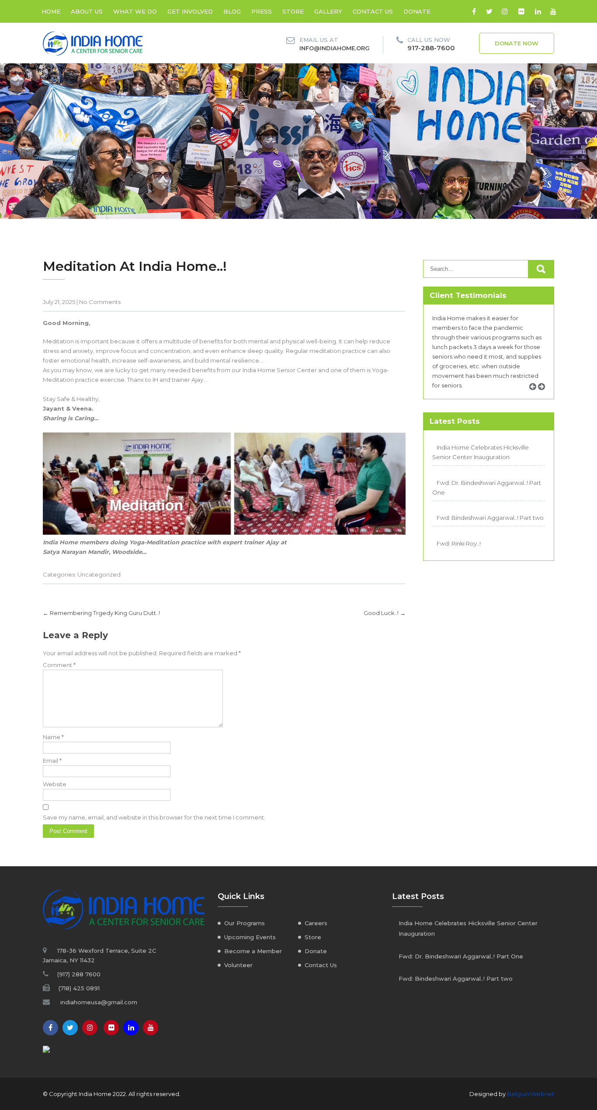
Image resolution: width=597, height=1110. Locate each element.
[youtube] (553, 11)
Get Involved (190, 11)
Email (52, 760)
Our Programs (244, 923)
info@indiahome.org (334, 48)
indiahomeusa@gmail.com (98, 1002)
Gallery (328, 11)
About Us (87, 11)
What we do (135, 11)
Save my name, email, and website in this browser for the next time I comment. (154, 817)
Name (53, 736)
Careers (316, 923)
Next (544, 396)
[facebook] (474, 11)
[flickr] (521, 11)
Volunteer (238, 964)
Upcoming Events (250, 937)
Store (293, 11)
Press (261, 11)
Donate (416, 11)
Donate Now (516, 43)
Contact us (373, 11)
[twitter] (489, 11)
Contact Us (321, 964)
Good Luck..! (385, 612)
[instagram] (504, 11)
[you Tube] (150, 1027)
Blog (232, 11)
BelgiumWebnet (530, 1093)
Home (51, 11)
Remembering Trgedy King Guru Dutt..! (101, 612)
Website (54, 784)
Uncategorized (99, 574)
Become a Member (253, 950)
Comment (59, 664)
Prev (535, 396)
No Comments (100, 301)
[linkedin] (537, 11)
